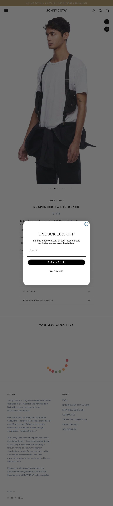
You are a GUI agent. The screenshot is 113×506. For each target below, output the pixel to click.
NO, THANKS (57, 271)
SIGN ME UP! (56, 262)
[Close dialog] (86, 224)
